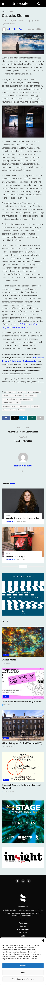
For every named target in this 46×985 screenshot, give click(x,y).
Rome (12, 410)
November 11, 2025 (9, 746)
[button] (42, 940)
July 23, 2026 (7, 663)
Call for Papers (9, 659)
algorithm (11, 392)
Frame (23, 926)
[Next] (25, 566)
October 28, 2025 (8, 791)
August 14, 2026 (20, 560)
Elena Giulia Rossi (16, 29)
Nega (23, 972)
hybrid (17, 403)
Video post (23, 923)
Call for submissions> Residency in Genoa (22, 701)
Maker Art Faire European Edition (16, 406)
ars (29, 392)
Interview (23, 933)
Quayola (35, 406)
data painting (30, 396)
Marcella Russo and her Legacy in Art (22, 518)
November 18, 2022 (34, 29)
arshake (36, 392)
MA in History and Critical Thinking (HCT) (22, 743)
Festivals (11, 11)
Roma (5, 410)
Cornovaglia (8, 396)
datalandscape (26, 399)
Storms (20, 410)
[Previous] (21, 566)
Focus (8, 515)
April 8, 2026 (7, 705)
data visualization (10, 399)
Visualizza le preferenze (23, 979)
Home (4, 11)
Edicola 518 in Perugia (15, 556)
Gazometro (7, 403)
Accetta (23, 966)
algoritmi (21, 392)
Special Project (23, 929)
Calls (6, 654)
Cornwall (18, 396)
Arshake (10, 521)
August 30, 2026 (20, 521)
